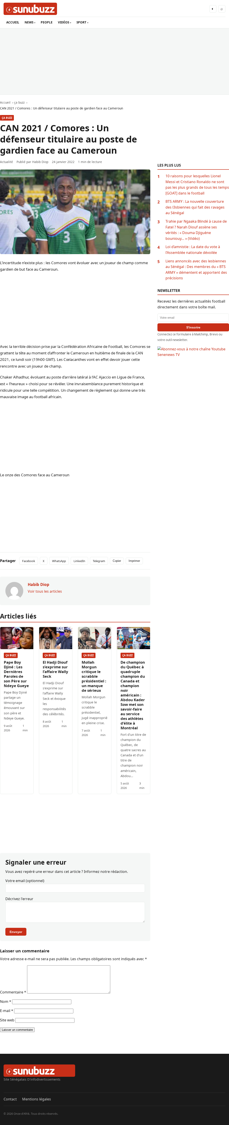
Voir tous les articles (45, 591)
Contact (10, 1099)
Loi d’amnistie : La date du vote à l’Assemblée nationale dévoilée (192, 249)
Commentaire (13, 992)
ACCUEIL (12, 22)
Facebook (28, 561)
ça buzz (7, 117)
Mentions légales (36, 1099)
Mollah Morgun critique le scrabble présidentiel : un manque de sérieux (94, 676)
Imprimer (134, 560)
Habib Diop (40, 162)
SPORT (81, 22)
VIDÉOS (63, 22)
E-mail (6, 1010)
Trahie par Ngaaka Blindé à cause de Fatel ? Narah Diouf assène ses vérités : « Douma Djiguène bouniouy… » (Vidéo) (196, 230)
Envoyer (16, 932)
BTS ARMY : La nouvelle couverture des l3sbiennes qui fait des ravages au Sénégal (195, 207)
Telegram (99, 561)
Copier (117, 560)
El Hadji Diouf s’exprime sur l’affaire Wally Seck (55, 669)
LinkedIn (79, 561)
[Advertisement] (114, 61)
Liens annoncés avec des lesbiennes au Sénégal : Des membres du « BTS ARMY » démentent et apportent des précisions (196, 270)
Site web (7, 1020)
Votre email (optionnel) (24, 880)
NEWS (29, 22)
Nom (5, 1001)
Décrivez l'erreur (19, 898)
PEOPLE (47, 22)
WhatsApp (59, 561)
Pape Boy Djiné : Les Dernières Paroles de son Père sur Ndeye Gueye (16, 674)
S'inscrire (193, 327)
